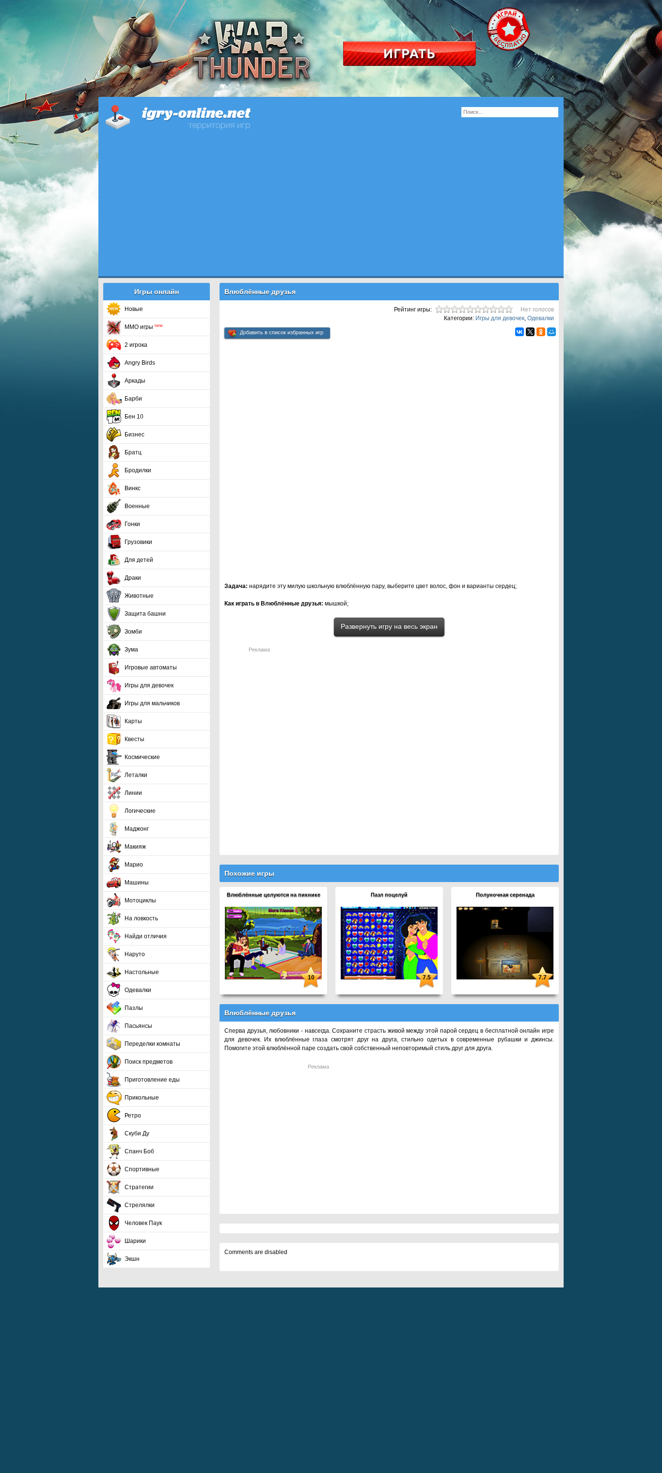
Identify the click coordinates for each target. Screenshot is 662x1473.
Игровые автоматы (151, 667)
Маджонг (137, 828)
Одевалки (138, 990)
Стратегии (139, 1187)
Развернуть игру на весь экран (389, 626)
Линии (133, 793)
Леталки (136, 775)
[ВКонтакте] (519, 331)
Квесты (134, 739)
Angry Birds (140, 362)
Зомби (133, 631)
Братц (133, 452)
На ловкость (141, 918)
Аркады (135, 380)
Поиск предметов (149, 1061)
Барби (133, 398)
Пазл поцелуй (389, 895)
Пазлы (134, 1008)
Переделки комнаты (152, 1043)
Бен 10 (134, 416)
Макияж (135, 846)
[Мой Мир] (551, 331)
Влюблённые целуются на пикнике (273, 895)
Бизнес (134, 434)
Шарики (135, 1241)
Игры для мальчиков (152, 703)
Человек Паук (143, 1223)
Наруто (135, 954)
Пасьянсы (138, 1026)
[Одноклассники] (540, 331)
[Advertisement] (331, 208)
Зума (131, 649)
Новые (134, 309)
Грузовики (138, 542)
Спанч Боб (139, 1151)
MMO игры (144, 327)
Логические (140, 810)
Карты (133, 721)
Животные (139, 595)
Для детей (139, 560)
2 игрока (136, 344)
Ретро (133, 1115)
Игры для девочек (149, 685)
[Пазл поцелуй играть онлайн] (389, 942)
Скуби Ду (137, 1133)
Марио (134, 864)
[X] (530, 331)
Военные (137, 506)
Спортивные (142, 1169)
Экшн (132, 1259)
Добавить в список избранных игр (281, 332)
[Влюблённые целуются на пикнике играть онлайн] (273, 942)
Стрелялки (140, 1205)
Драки (133, 577)
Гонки (132, 524)
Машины (137, 882)
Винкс (133, 488)
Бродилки (138, 470)
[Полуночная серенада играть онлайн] (505, 942)
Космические (142, 757)
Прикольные (142, 1097)
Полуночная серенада (505, 895)
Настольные (142, 972)
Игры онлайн (190, 116)
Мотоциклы (140, 900)
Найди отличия (146, 936)
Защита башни (145, 613)
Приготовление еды (152, 1079)
